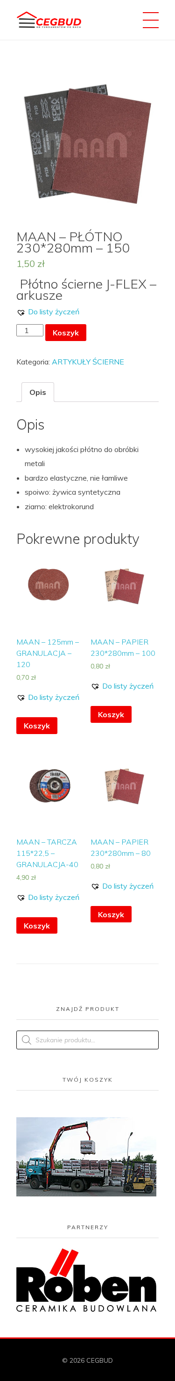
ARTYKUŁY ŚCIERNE (88, 361)
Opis (37, 392)
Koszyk (66, 332)
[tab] (37, 392)
